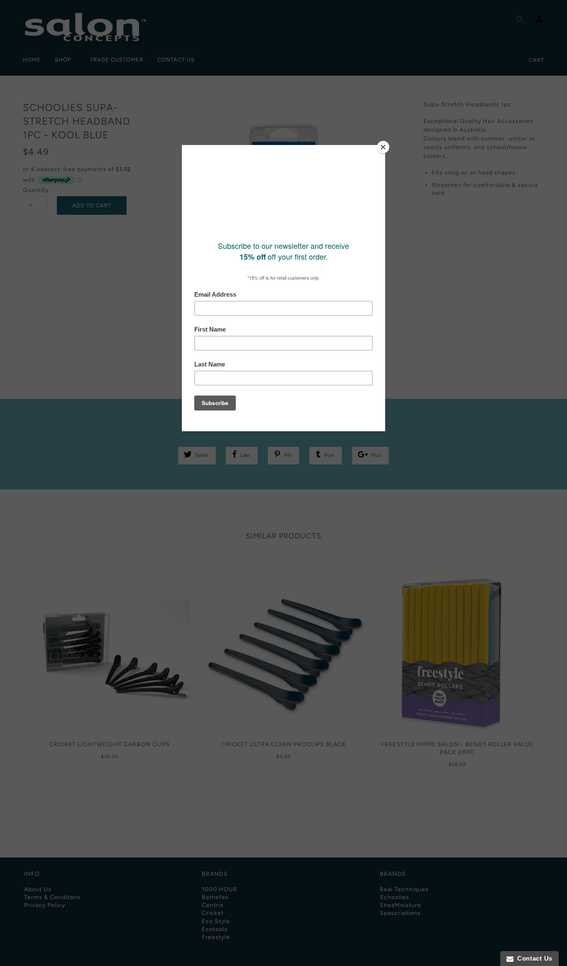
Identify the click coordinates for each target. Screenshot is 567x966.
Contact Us (532, 958)
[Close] (383, 147)
